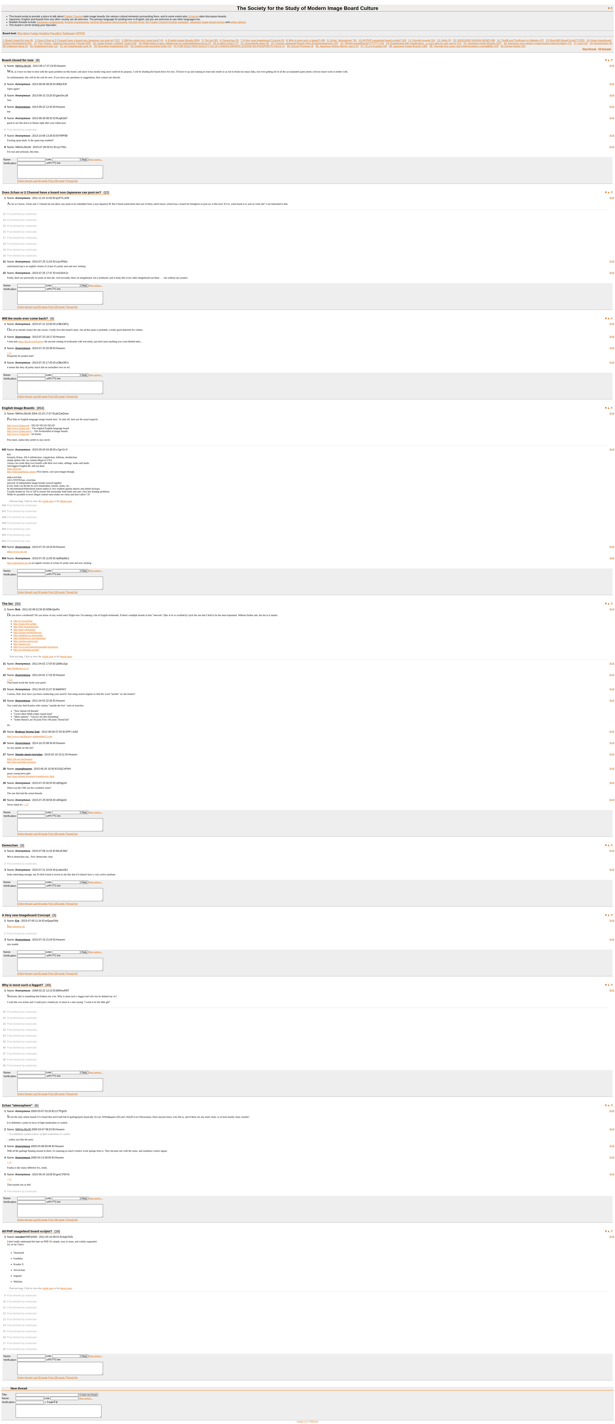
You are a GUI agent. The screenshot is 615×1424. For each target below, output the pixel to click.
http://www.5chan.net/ (18, 434)
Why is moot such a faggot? (26, 985)
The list (11, 603)
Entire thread (24, 181)
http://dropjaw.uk (16, 926)
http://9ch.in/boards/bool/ (26, 626)
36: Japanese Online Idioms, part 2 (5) (337, 46)
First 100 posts (56, 181)
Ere (17, 920)
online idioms (238, 22)
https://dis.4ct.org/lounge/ (31, 341)
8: (287, 40)
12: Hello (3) (444, 40)
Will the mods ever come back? (28, 318)
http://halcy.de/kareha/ (24, 629)
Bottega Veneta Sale (27, 731)
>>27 (26, 804)
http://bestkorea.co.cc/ (18, 668)
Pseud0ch (56, 33)
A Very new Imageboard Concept (29, 915)
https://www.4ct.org (17, 551)
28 (4, 768)
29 (4, 783)
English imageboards (77, 22)
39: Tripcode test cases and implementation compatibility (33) (464, 46)
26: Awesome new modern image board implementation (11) (538, 43)
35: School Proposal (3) (300, 46)
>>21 (9, 679)
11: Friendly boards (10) (421, 40)
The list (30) (211, 40)
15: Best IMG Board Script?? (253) (565, 40)
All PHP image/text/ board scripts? (31, 1231)
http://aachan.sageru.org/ (25, 641)
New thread (589, 49)
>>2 (9, 353)
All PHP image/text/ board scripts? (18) (384, 40)
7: (242, 40)
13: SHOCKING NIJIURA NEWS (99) (474, 40)
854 (4, 558)
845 (4, 449)
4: (166, 40)
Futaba (34, 33)
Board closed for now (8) (19, 40)
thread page (66, 501)
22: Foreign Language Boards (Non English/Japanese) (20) (304, 43)
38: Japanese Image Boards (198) (408, 46)
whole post (47, 501)
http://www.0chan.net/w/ (19, 431)
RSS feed (314, 1421)
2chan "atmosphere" (20, 1105)
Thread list (72, 181)
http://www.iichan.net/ (18, 425)
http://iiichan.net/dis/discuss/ (27, 632)
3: (123, 40)
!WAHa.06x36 (23, 66)
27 (4, 754)
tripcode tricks (136, 22)
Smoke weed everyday (29, 754)
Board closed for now (21, 60)
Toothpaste (68, 33)
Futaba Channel (73, 16)
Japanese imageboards (50, 22)
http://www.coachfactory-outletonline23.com (29, 736)
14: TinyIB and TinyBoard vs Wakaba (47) (520, 40)
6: (221, 40)
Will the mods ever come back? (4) (143, 40)
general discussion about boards (108, 22)
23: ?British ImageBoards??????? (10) (362, 43)
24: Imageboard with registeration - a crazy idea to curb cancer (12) (423, 43)
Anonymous (22, 107)
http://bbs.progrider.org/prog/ (21, 762)
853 (4, 547)
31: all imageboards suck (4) (76, 46)
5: (203, 40)
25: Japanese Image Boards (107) (482, 43)
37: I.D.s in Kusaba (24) (374, 46)
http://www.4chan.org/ (18, 428)
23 (4, 689)
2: (36, 40)
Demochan (13, 845)
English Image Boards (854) (184, 40)
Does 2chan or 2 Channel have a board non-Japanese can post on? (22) (79, 40)
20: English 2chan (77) (226, 43)
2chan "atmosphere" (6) (343, 40)
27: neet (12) (581, 43)
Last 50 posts (40, 181)
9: (328, 40)
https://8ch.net (14, 468)
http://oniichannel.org (18, 563)
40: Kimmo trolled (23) (512, 46)
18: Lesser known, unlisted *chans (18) (115, 43)
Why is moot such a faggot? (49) (307, 40)
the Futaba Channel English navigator (166, 22)
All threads (604, 49)
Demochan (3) (230, 40)
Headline (44, 33)
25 (4, 731)
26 (4, 743)
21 (4, 261)
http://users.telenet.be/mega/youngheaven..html (30, 776)
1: (4, 40)
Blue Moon (23, 33)
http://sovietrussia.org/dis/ (26, 649)
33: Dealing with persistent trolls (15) (151, 46)
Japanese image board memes (207, 22)
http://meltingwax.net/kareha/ (28, 635)
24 (4, 700)
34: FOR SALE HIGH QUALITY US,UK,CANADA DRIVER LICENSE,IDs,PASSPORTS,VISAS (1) (229, 46)
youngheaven (23, 768)
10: (360, 40)
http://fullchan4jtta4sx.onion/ (21, 471)
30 (4, 800)
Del (611, 66)
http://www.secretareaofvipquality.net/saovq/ (35, 647)
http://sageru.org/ (21, 644)
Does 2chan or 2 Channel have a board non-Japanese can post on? (55, 192)
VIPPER (80, 33)
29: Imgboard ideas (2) (15, 46)
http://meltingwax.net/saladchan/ (29, 638)
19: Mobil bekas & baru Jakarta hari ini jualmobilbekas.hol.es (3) (175, 43)
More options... (96, 159)
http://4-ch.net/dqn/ (23, 621)
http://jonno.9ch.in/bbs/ (25, 623)
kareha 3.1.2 (302, 1421)
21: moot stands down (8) (255, 43)
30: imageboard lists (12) (44, 46)
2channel (193, 16)
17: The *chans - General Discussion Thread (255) (62, 43)
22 (4, 273)
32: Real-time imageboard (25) (111, 46)
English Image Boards (23, 408)
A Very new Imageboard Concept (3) (263, 40)
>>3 (9, 1162)
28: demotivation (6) (601, 43)
